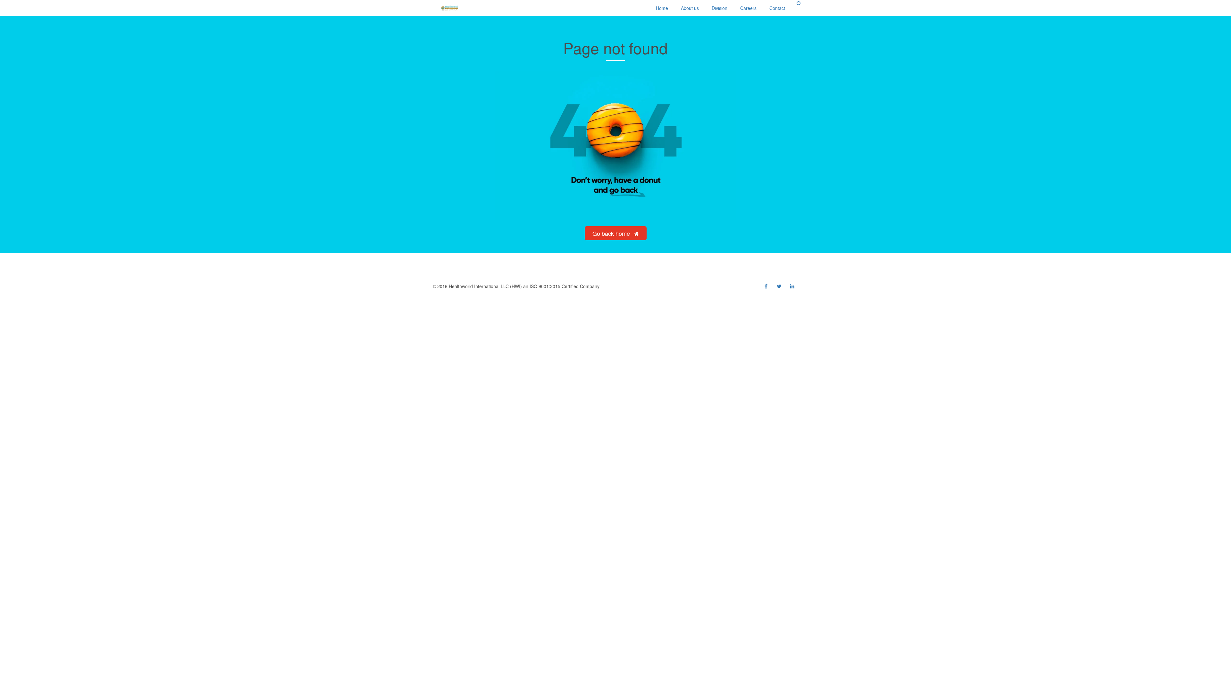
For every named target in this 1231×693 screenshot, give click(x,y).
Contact (777, 8)
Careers (748, 8)
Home (662, 8)
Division (719, 8)
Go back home (612, 233)
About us (690, 8)
